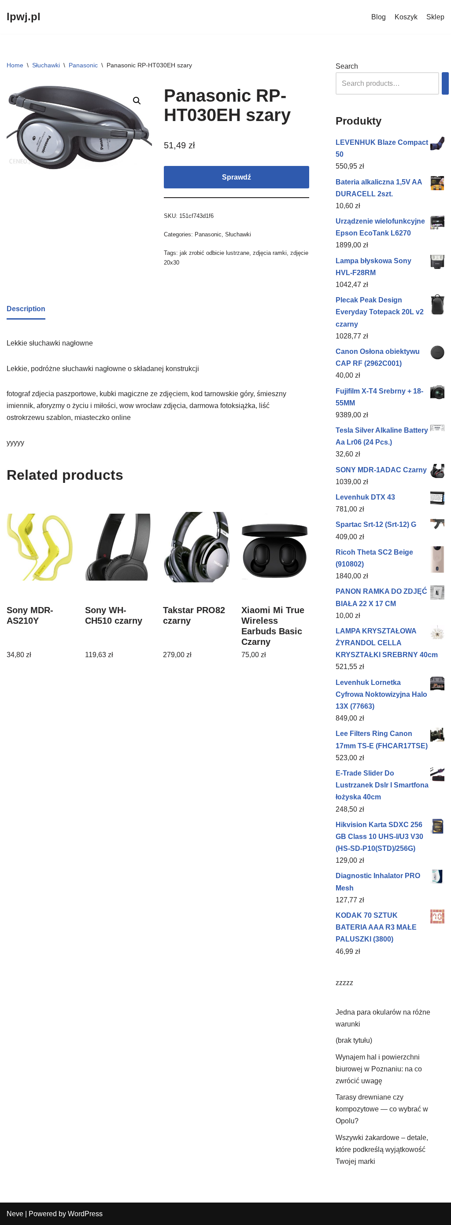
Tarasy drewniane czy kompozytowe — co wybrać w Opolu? (382, 1109)
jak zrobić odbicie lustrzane (214, 253)
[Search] (445, 83)
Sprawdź (236, 177)
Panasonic (83, 65)
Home (15, 65)
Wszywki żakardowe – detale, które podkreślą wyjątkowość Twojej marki (382, 1149)
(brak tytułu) (354, 1040)
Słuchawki (46, 65)
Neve (15, 1214)
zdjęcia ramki (270, 253)
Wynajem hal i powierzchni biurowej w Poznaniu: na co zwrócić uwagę (379, 1069)
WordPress (85, 1214)
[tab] (26, 309)
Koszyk (406, 17)
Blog (378, 17)
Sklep (435, 17)
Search (347, 66)
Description (26, 309)
